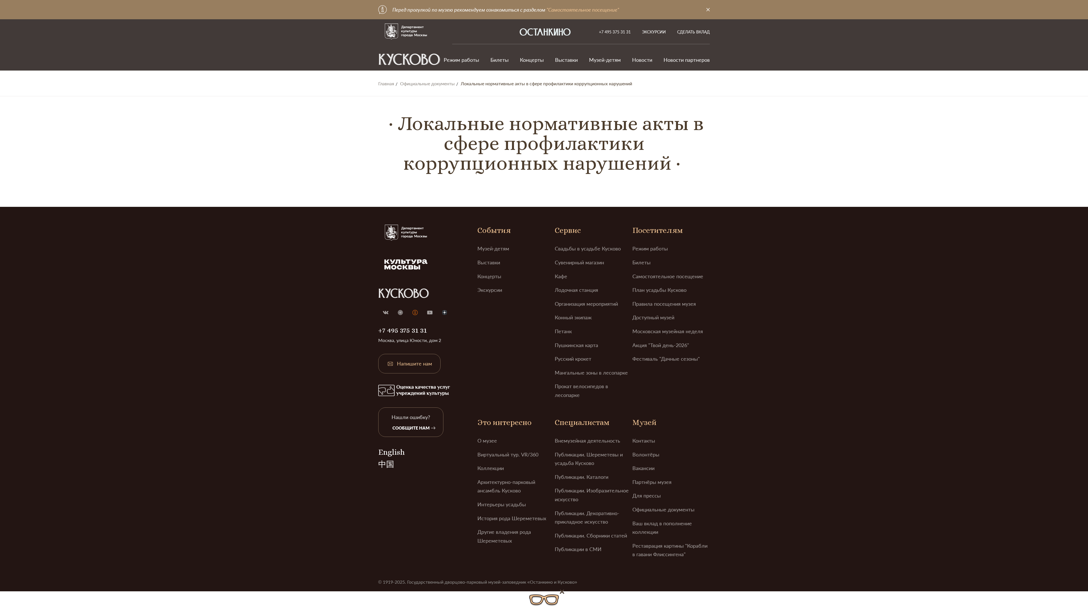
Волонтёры (645, 454)
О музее (487, 440)
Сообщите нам (411, 427)
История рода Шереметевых (511, 518)
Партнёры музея (652, 482)
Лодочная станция (576, 290)
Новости (642, 60)
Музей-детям (605, 60)
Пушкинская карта (576, 345)
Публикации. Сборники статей (591, 535)
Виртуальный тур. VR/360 (507, 454)
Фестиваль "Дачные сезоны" (666, 359)
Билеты (499, 60)
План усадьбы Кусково (659, 290)
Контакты (643, 440)
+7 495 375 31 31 (615, 31)
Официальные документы (427, 83)
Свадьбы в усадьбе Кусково (588, 248)
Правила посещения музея (664, 304)
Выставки (566, 60)
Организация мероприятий (586, 304)
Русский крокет (573, 359)
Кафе (561, 276)
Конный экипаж (573, 317)
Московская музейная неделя (667, 331)
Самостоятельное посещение (667, 276)
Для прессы (646, 495)
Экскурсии (654, 31)
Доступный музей (653, 317)
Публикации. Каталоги (581, 477)
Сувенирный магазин (579, 262)
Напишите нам (414, 363)
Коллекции (490, 468)
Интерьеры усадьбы (501, 504)
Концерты (532, 60)
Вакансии (643, 468)
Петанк (563, 331)
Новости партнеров (687, 60)
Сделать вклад (693, 31)
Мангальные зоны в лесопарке (591, 372)
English (391, 452)
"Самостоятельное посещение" (583, 10)
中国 (386, 464)
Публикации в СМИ (578, 549)
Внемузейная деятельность (587, 440)
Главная (386, 83)
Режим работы (461, 60)
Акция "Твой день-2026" (660, 345)
